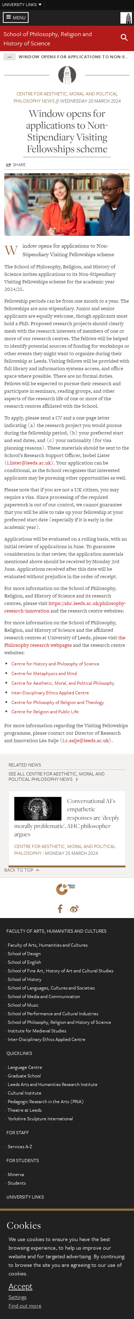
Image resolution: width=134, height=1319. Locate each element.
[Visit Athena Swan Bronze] (66, 890)
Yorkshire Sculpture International (40, 1118)
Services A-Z (20, 1146)
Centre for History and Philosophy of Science (55, 663)
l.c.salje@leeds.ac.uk (86, 740)
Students (17, 1182)
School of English (24, 962)
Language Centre (25, 1067)
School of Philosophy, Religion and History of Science (48, 38)
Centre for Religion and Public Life (45, 711)
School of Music (23, 1004)
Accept (21, 1286)
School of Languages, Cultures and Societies (51, 987)
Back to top (18, 870)
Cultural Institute (24, 1092)
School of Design (24, 953)
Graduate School (24, 1075)
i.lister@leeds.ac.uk (29, 462)
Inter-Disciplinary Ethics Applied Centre (50, 692)
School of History (24, 979)
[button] (124, 39)
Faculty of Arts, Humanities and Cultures (48, 944)
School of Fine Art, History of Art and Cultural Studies (60, 970)
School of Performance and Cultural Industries (53, 1013)
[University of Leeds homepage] (126, 17)
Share (19, 164)
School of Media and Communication (44, 996)
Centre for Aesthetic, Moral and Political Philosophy (65, 850)
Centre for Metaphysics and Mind (44, 673)
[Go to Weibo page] (74, 909)
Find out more (25, 1305)
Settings (17, 1297)
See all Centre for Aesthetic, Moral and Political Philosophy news (57, 776)
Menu (19, 17)
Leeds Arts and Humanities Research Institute (53, 1084)
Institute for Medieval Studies (37, 1030)
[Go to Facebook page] (60, 909)
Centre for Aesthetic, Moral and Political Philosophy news (66, 97)
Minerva (16, 1174)
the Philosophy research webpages (64, 641)
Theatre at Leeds (24, 1110)
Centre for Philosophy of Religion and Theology (57, 702)
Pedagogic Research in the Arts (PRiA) (46, 1101)
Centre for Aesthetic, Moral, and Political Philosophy (62, 682)
